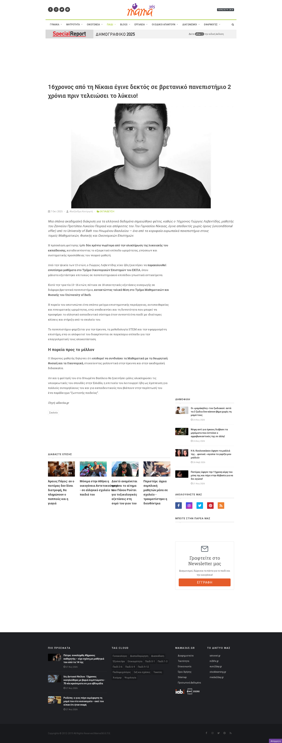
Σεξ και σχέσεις (142, 672)
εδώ (198, 34)
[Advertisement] (109, 545)
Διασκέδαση (157, 656)
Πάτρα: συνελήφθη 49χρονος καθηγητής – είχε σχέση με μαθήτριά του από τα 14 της (83, 659)
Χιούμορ (117, 677)
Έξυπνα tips (119, 661)
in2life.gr (214, 661)
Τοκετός (157, 672)
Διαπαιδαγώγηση (139, 656)
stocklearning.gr (218, 672)
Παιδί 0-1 (150, 661)
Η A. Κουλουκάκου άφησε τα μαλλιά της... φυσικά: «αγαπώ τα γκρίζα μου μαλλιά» (211, 454)
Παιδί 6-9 (130, 666)
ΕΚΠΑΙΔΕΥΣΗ (107, 211)
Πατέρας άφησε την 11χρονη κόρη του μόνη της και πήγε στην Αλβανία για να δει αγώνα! (212, 475)
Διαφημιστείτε (186, 655)
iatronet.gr (215, 655)
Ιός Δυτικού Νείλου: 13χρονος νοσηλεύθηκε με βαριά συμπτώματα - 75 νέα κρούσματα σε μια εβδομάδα (84, 680)
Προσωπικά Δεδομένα (189, 682)
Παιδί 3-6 (117, 666)
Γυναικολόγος (120, 656)
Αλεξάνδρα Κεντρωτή (81, 211)
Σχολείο (53, 412)
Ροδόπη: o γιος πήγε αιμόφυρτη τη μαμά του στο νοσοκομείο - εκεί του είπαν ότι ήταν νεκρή (83, 701)
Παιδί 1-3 (162, 661)
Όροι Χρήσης (185, 672)
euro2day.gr (216, 666)
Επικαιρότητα (135, 661)
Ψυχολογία (130, 677)
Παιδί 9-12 (143, 666)
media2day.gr (217, 677)
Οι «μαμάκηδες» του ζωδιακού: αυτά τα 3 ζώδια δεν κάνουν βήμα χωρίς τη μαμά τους (211, 411)
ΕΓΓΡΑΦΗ (204, 582)
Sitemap (182, 677)
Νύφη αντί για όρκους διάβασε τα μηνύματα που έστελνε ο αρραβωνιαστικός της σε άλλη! (209, 433)
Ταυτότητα (183, 661)
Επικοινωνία (184, 666)
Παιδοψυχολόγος (122, 672)
